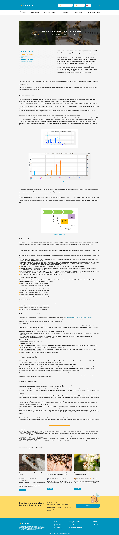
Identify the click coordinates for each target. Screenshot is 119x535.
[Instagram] (96, 5)
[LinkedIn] (95, 5)
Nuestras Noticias (95, 12)
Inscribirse (87, 505)
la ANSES (53, 319)
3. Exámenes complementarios (28, 57)
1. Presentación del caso (27, 54)
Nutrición (36, 12)
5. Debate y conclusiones (27, 61)
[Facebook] (93, 5)
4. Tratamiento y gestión (27, 59)
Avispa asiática (50, 12)
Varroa (24, 12)
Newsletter (80, 5)
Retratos (65, 12)
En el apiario (78, 12)
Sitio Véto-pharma (66, 5)
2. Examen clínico (25, 56)
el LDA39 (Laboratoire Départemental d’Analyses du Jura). (78, 317)
